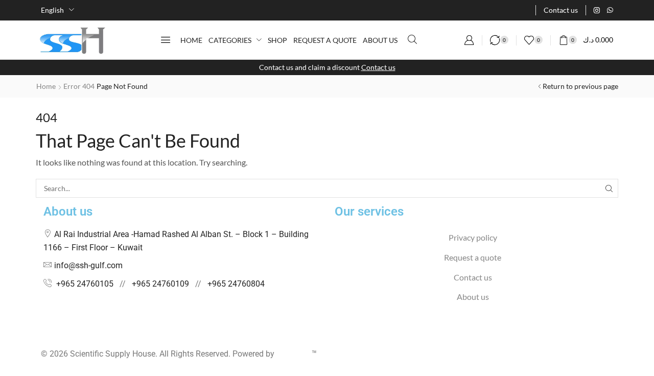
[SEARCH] (608, 188)
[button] (165, 39)
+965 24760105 (84, 284)
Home (46, 86)
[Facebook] (43, 334)
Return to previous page (580, 86)
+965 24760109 (160, 284)
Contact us (378, 67)
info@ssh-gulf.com (88, 265)
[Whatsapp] (610, 10)
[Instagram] (597, 10)
